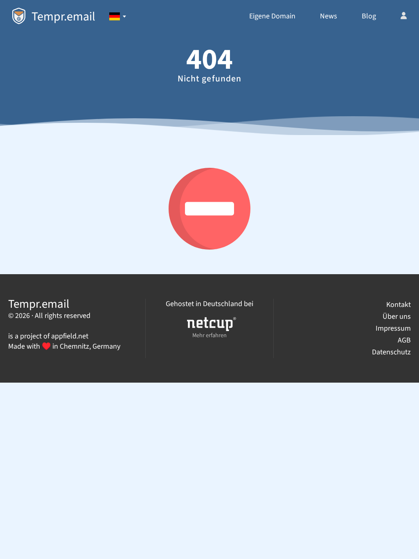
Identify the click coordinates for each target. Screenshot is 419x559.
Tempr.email (63, 16)
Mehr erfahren (209, 335)
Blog (369, 16)
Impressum (393, 328)
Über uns (397, 316)
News (328, 16)
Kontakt (398, 305)
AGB (404, 340)
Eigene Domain (272, 16)
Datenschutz (391, 352)
